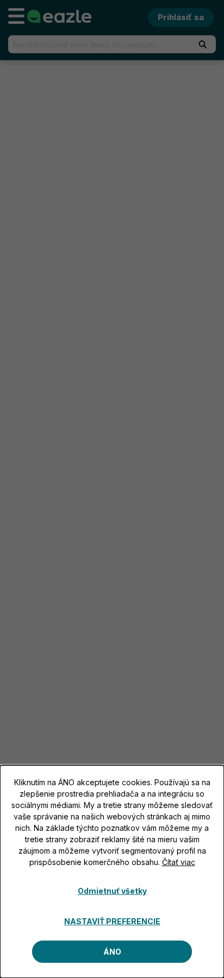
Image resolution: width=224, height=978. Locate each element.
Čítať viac (178, 862)
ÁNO (112, 951)
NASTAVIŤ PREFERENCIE (112, 921)
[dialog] (112, 871)
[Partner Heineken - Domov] (59, 16)
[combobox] (94, 44)
